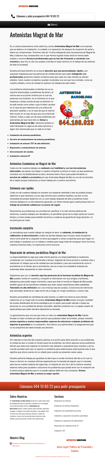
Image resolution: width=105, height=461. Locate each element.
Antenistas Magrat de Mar (22, 122)
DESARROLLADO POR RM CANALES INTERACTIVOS (50, 456)
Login (68, 456)
